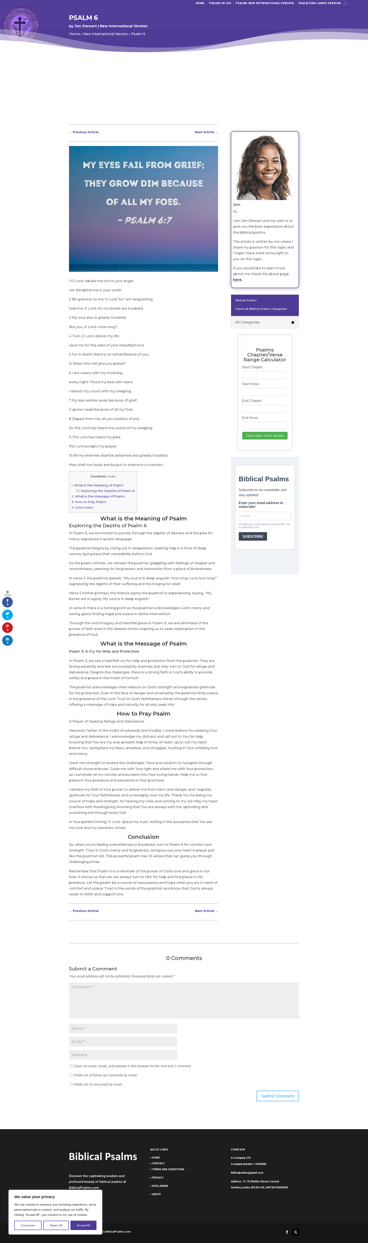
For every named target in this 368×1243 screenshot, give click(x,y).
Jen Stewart (86, 26)
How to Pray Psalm (88, 502)
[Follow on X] (295, 1232)
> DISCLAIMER (159, 1185)
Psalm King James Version (320, 3)
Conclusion (82, 507)
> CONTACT (157, 1163)
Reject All (56, 1225)
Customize (28, 1225)
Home (200, 3)
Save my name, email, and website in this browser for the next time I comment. (132, 1066)
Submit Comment (277, 1096)
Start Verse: (251, 384)
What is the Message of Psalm (98, 496)
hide (111, 476)
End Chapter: (252, 401)
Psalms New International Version (265, 3)
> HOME (155, 1157)
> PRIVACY (157, 1177)
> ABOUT (155, 1194)
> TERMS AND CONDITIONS (167, 1169)
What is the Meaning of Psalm (97, 485)
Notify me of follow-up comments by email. (106, 1075)
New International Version (124, 26)
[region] (55, 1212)
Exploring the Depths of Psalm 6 (105, 491)
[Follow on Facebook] (287, 1232)
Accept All (83, 1225)
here (237, 280)
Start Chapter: (252, 367)
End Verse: (250, 418)
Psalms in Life (220, 3)
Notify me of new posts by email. (98, 1084)
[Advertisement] (184, 92)
